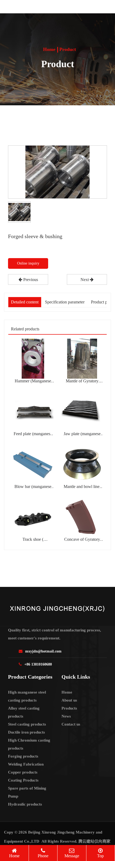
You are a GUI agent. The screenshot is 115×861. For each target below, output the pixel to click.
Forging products (23, 756)
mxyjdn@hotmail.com (43, 651)
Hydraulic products (25, 804)
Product (67, 49)
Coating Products (23, 780)
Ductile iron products (26, 732)
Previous (30, 279)
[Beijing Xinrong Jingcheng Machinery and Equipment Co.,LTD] (44, 6)
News (66, 716)
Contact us (71, 724)
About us (69, 700)
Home (49, 49)
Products (69, 708)
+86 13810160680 (38, 664)
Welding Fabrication (26, 764)
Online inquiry (28, 263)
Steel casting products (27, 724)
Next (85, 279)
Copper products (22, 772)
